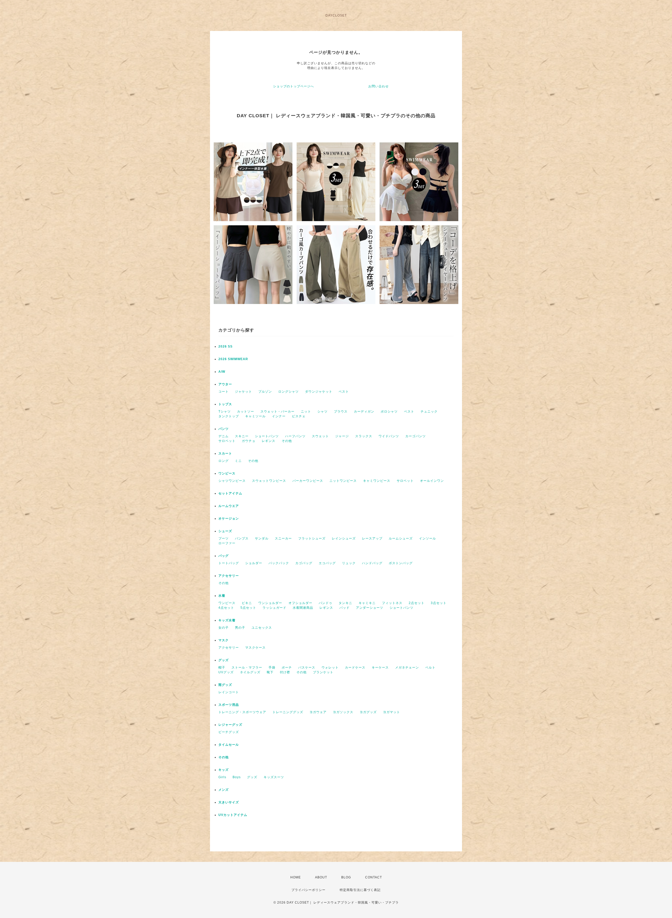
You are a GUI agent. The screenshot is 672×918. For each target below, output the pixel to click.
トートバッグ (228, 563)
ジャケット (243, 391)
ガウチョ (248, 441)
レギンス (268, 441)
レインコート (228, 692)
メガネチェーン (407, 667)
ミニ (238, 461)
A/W (221, 371)
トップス (225, 404)
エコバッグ (327, 563)
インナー (279, 416)
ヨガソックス (343, 712)
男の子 (240, 627)
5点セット (248, 608)
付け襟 (285, 672)
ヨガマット (391, 712)
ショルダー (253, 563)
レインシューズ (344, 538)
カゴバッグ (303, 563)
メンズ (223, 790)
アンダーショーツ (369, 608)
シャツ (322, 411)
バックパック (279, 563)
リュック (349, 563)
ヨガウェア (318, 712)
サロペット (226, 441)
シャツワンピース (232, 481)
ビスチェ (299, 416)
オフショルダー (300, 603)
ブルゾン (265, 391)
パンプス (242, 538)
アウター (225, 384)
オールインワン (432, 481)
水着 (221, 595)
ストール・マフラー (247, 667)
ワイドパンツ (389, 436)
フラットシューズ (312, 538)
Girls (222, 777)
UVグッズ (226, 672)
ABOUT (321, 877)
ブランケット (323, 672)
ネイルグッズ (250, 672)
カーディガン (364, 411)
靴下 (270, 672)
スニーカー (283, 538)
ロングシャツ (288, 391)
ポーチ (287, 667)
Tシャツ (224, 411)
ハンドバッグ (372, 563)
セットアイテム (230, 493)
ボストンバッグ (401, 563)
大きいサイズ (228, 802)
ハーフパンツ (295, 436)
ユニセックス (261, 627)
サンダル (262, 538)
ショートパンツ (267, 436)
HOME (295, 877)
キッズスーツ (274, 777)
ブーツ (223, 538)
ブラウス (341, 411)
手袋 (272, 667)
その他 (287, 441)
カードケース (355, 667)
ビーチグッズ (228, 732)
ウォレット (330, 667)
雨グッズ (225, 685)
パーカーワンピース (307, 481)
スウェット (320, 436)
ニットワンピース (343, 481)
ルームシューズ (401, 538)
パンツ (223, 429)
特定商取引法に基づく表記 (360, 890)
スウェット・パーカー (277, 411)
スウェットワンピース (269, 481)
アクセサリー (228, 576)
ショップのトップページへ (293, 86)
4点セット (226, 608)
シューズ (225, 531)
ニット (306, 411)
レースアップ (372, 538)
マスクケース (255, 647)
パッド (344, 608)
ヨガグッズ (368, 712)
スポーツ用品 (228, 705)
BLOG (346, 877)
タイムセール (228, 744)
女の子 (223, 627)
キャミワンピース (376, 481)
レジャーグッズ (230, 725)
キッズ (223, 770)
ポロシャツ (389, 411)
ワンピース (226, 473)
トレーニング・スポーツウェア (242, 712)
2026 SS (225, 346)
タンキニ (345, 603)
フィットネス (392, 603)
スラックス (363, 436)
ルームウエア (228, 506)
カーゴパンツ (415, 436)
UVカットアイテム (232, 815)
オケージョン (228, 518)
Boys (237, 777)
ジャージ (342, 436)
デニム (223, 436)
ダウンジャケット (318, 391)
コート (223, 391)
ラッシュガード (274, 608)
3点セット (439, 603)
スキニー (242, 436)
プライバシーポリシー (308, 890)
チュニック (429, 411)
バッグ (223, 556)
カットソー (245, 411)
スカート (225, 453)
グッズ (223, 660)
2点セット (416, 603)
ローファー (226, 543)
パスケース (306, 667)
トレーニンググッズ (287, 712)
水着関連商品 (303, 608)
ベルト (430, 667)
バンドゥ (325, 603)
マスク (223, 640)
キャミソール (255, 416)
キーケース (380, 667)
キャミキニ (367, 603)
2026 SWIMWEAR (233, 359)
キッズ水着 (226, 620)
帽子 (221, 667)
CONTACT (373, 877)
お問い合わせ (378, 86)
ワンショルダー (270, 603)
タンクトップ (228, 416)
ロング (223, 461)
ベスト (344, 391)
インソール (427, 538)
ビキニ (247, 603)
